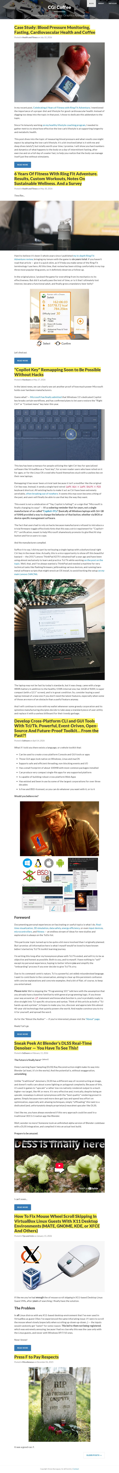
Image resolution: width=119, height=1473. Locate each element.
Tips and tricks (28, 1236)
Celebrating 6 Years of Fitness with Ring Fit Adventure (61, 107)
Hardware (26, 379)
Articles (113, 3)
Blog (91, 3)
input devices (96, 928)
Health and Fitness (30, 37)
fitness (40, 931)
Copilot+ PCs (50, 511)
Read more (22, 165)
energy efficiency (71, 928)
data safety (55, 928)
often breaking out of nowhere (42, 493)
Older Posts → (94, 1455)
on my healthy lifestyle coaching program (64, 125)
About (101, 3)
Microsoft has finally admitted (46, 397)
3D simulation (41, 928)
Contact (76, 1469)
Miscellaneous (28, 1362)
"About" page (93, 1019)
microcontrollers (23, 931)
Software (26, 740)
